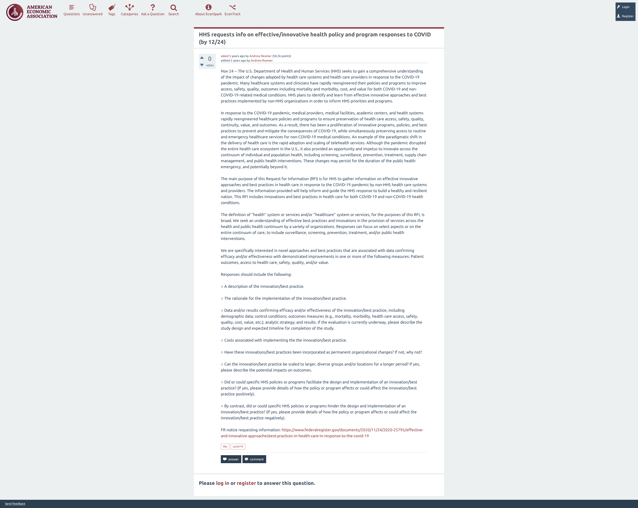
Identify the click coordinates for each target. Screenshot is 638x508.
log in (222, 483)
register (246, 483)
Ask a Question (152, 14)
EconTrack (232, 14)
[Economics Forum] (31, 12)
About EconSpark (208, 14)
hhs (225, 446)
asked (225, 56)
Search (173, 14)
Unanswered (92, 14)
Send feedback (15, 503)
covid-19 (238, 446)
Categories (129, 14)
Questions (72, 14)
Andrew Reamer (260, 56)
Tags (111, 14)
